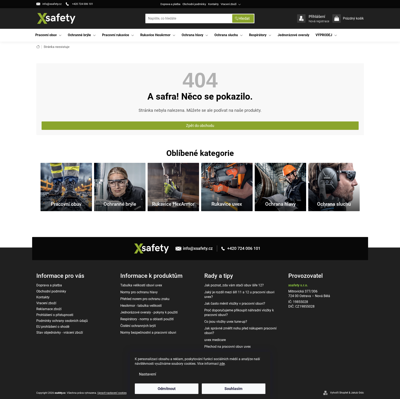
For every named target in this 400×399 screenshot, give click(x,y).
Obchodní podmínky (194, 4)
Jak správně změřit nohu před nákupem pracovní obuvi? (240, 330)
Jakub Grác (357, 392)
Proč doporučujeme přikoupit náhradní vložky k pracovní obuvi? (239, 312)
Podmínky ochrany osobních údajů (62, 321)
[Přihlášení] (301, 18)
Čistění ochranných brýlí (138, 326)
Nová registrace (319, 21)
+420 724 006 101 (243, 248)
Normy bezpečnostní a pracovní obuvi (148, 332)
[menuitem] (48, 35)
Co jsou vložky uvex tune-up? (225, 322)
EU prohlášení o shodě (52, 327)
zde (222, 364)
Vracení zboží (228, 4)
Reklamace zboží (49, 309)
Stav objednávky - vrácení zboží (59, 332)
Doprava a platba (170, 4)
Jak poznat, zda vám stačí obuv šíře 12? (234, 285)
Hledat (244, 18)
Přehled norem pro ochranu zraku (144, 299)
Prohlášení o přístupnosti (54, 315)
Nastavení (147, 374)
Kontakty (213, 4)
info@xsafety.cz (198, 248)
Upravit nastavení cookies (112, 392)
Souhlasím (233, 388)
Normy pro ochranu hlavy (139, 292)
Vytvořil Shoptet (339, 392)
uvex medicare (215, 340)
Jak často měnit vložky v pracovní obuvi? (234, 304)
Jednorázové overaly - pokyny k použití (149, 312)
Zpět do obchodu (200, 125)
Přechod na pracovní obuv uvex (227, 347)
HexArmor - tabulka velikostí (141, 306)
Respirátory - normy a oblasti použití (147, 319)
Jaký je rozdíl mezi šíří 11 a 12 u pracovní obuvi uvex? (239, 294)
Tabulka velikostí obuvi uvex (141, 285)
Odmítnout (167, 388)
